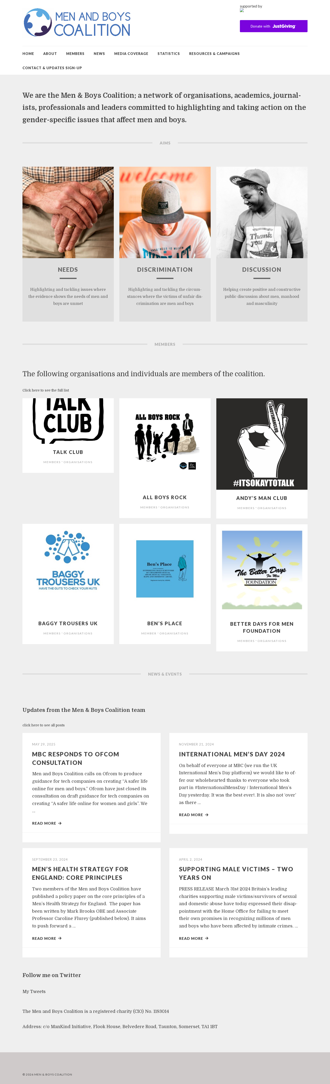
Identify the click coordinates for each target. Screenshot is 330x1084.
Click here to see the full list (45, 390)
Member (149, 633)
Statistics (169, 54)
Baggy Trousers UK (68, 623)
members (52, 462)
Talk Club (68, 452)
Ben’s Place (164, 623)
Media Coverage (131, 54)
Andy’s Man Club (261, 498)
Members (75, 54)
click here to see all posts (43, 725)
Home (28, 54)
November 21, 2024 (196, 744)
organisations (78, 462)
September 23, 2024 (50, 859)
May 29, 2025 (44, 744)
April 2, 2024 (190, 859)
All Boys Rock (165, 497)
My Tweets (34, 991)
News (99, 54)
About (50, 54)
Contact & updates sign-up (52, 68)
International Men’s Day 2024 (232, 754)
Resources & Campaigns (214, 54)
